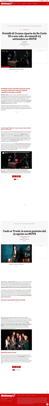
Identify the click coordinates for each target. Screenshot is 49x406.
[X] (44, 1)
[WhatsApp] (45, 1)
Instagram (21, 69)
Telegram (15, 69)
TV (20, 29)
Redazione (25, 41)
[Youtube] (47, 1)
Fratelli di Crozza (26, 29)
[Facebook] (38, 1)
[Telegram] (42, 1)
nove (17, 179)
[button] (47, 3)
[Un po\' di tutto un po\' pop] (7, 3)
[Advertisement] (24, 14)
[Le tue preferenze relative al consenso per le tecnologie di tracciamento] (47, 404)
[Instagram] (40, 1)
